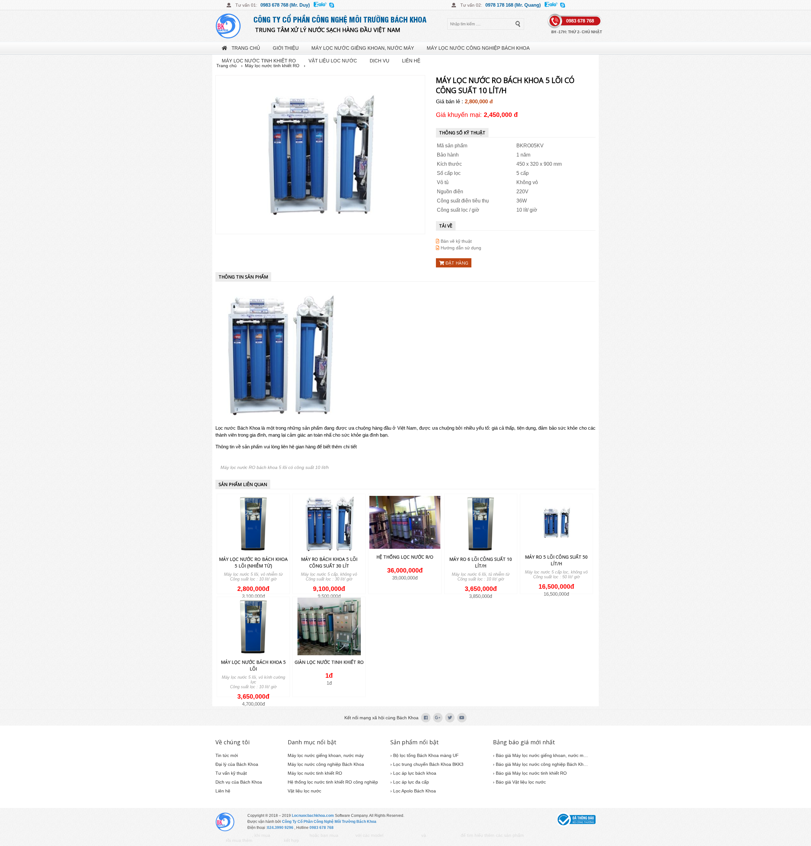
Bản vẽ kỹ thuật (455, 241)
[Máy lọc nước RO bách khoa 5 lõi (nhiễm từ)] (253, 524)
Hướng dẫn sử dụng (460, 247)
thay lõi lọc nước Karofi (317, 841)
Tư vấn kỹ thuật (231, 773)
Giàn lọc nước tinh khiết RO (329, 662)
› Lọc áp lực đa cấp (409, 782)
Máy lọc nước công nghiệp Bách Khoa (478, 48)
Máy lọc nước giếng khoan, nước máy (362, 48)
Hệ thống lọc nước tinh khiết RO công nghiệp (333, 782)
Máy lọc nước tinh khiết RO (259, 60)
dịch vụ (379, 60)
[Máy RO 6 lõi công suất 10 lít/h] (480, 524)
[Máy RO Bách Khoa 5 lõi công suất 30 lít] (329, 524)
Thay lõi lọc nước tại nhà (233, 835)
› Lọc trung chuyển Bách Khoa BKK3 (426, 764)
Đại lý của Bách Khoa (236, 764)
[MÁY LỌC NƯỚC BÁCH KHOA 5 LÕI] (253, 627)
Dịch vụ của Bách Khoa (238, 782)
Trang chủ (245, 48)
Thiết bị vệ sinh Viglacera (289, 835)
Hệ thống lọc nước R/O (404, 557)
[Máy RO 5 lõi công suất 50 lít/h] (556, 523)
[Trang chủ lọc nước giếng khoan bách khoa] (234, 26)
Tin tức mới (226, 755)
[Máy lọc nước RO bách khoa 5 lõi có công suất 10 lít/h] (320, 154)
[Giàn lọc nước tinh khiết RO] (329, 627)
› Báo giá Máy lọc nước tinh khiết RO (530, 773)
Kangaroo (347, 835)
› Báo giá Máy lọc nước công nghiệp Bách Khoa (540, 764)
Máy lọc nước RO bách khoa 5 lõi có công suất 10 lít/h (274, 467)
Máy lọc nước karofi (268, 841)
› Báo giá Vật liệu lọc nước (519, 782)
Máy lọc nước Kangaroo (402, 835)
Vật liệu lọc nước (333, 60)
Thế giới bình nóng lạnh (543, 835)
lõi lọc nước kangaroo (443, 835)
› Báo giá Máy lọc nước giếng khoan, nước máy (540, 755)
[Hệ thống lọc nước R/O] (404, 523)
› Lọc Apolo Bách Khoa (413, 790)
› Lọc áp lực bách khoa (413, 773)
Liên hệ (411, 60)
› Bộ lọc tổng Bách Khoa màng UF (424, 755)
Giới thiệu (286, 48)
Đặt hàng (456, 263)
